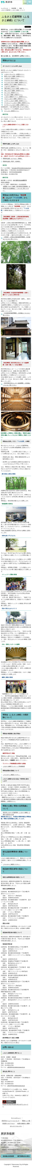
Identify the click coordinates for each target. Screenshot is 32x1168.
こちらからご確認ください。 (12, 774)
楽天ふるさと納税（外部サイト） (14, 76)
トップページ (4, 8)
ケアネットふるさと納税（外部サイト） (16, 105)
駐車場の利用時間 (8, 1156)
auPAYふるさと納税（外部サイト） (15, 84)
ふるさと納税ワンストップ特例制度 (14, 766)
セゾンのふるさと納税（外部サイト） (15, 82)
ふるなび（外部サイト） (11, 78)
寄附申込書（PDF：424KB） (12, 161)
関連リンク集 (26, 1121)
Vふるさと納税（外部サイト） (13, 94)
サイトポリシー (16, 1118)
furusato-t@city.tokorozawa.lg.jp (21, 168)
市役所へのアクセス (8, 1123)
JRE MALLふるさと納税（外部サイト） (16, 88)
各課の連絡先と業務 (23, 1123)
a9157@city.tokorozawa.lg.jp (16, 1085)
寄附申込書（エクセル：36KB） (13, 158)
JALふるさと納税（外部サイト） (14, 90)
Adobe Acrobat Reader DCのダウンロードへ (15, 1105)
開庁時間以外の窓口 (23, 1156)
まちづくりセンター (16, 1126)
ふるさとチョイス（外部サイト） (14, 74)
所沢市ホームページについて (10, 1121)
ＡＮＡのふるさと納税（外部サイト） (15, 80)
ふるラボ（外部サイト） (11, 86)
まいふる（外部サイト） (11, 92)
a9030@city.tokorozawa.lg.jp (16, 1067)
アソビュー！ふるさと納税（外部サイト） (17, 103)
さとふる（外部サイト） (11, 111)
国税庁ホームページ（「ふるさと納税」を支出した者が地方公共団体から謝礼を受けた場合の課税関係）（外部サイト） (16, 799)
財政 (20, 8)
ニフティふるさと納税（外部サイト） (15, 101)
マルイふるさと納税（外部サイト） (15, 98)
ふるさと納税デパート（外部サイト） (15, 96)
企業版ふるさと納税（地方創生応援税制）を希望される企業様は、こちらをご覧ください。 (16, 188)
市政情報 (13, 8)
